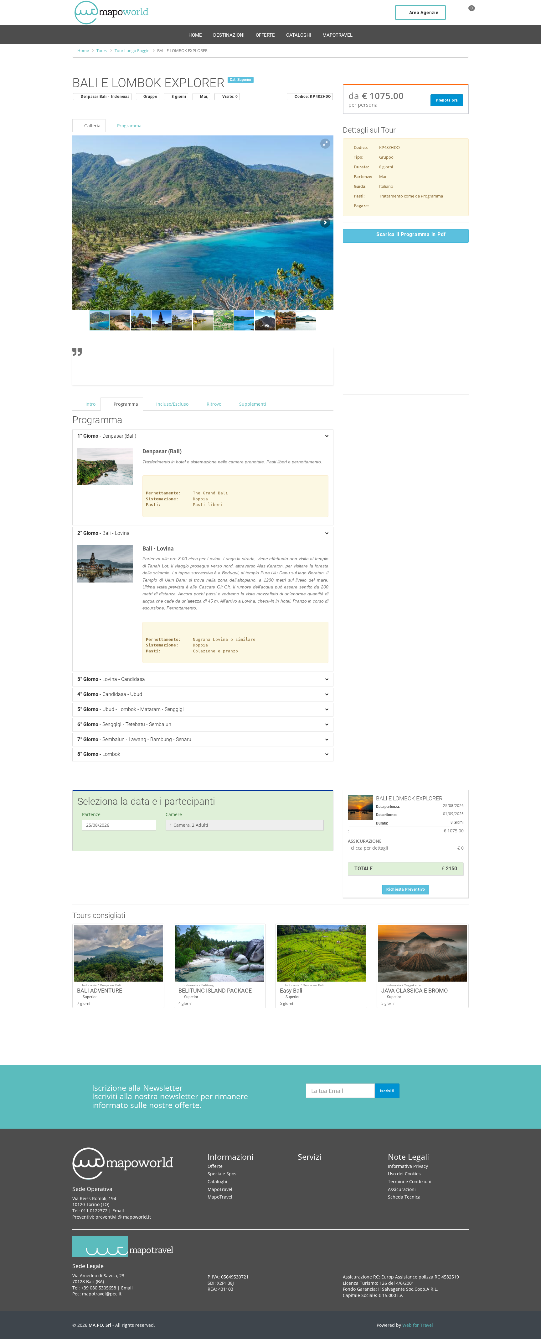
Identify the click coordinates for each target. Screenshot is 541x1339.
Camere (174, 814)
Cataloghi (298, 35)
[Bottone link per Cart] (465, 13)
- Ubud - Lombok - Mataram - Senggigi (130, 709)
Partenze (91, 814)
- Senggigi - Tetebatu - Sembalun (124, 724)
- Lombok (98, 754)
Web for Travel (417, 1325)
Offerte (265, 35)
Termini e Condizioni (409, 1181)
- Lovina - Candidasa (111, 679)
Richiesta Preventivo (405, 889)
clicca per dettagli (369, 848)
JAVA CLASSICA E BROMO (414, 990)
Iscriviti (387, 1091)
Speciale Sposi (223, 1174)
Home (195, 35)
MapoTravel (337, 35)
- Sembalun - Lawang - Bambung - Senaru (134, 739)
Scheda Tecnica (404, 1197)
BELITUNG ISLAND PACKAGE (215, 990)
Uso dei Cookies (404, 1174)
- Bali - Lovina (103, 533)
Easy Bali (291, 990)
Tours (101, 50)
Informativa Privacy (408, 1166)
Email (118, 1211)
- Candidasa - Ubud (109, 694)
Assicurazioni (402, 1189)
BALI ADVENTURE (99, 990)
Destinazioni (229, 35)
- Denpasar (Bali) (106, 436)
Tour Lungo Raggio (132, 50)
